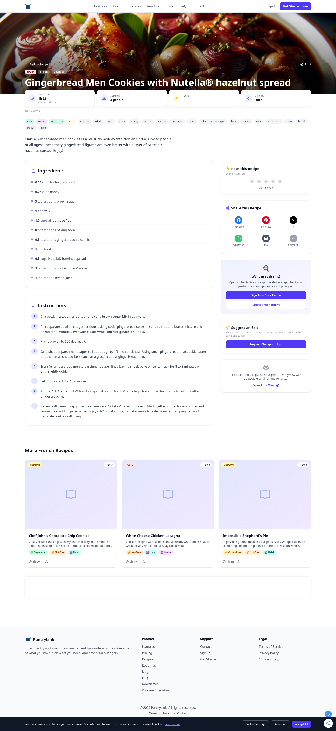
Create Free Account (266, 305)
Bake (71, 121)
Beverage (59, 71)
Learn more (172, 724)
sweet (110, 121)
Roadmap (154, 6)
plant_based (273, 121)
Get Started (208, 659)
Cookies (182, 713)
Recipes (135, 6)
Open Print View (264, 385)
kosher (246, 121)
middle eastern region (213, 121)
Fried (98, 121)
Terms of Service (271, 647)
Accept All (301, 724)
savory (134, 121)
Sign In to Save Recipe (266, 295)
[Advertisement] (168, 588)
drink (289, 121)
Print (308, 64)
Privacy (167, 713)
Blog (171, 6)
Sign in (262, 187)
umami (148, 121)
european (177, 121)
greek (192, 121)
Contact (198, 6)
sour (258, 121)
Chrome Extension (155, 690)
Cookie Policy (268, 659)
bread (301, 121)
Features (100, 6)
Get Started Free (295, 6)
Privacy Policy (269, 653)
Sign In (272, 6)
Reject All (280, 724)
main (43, 127)
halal (233, 121)
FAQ (183, 6)
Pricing (118, 6)
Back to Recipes (40, 64)
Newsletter (150, 684)
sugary (162, 121)
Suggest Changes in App (266, 344)
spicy (122, 121)
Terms (153, 713)
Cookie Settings (255, 724)
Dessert (84, 121)
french (30, 127)
